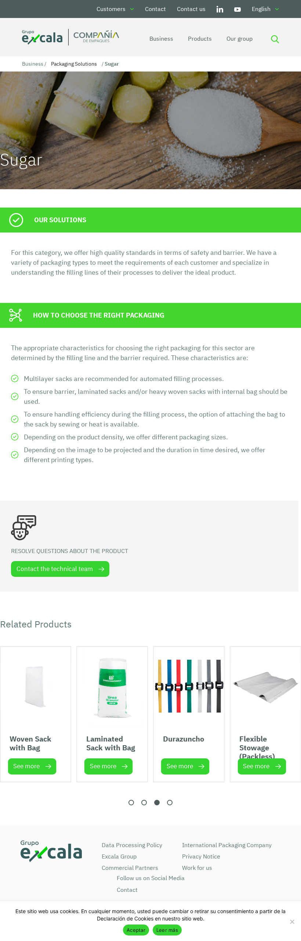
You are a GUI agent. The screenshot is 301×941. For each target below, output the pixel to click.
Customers (111, 8)
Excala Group (119, 856)
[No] (291, 921)
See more (26, 766)
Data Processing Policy (132, 845)
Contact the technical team (55, 569)
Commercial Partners (130, 867)
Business (161, 38)
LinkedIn (220, 9)
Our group (239, 38)
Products (200, 38)
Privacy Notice (201, 856)
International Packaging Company (227, 845)
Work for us (197, 867)
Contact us (191, 8)
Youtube (237, 9)
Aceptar (136, 930)
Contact (155, 8)
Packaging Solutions (74, 64)
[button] (131, 802)
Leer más (167, 930)
